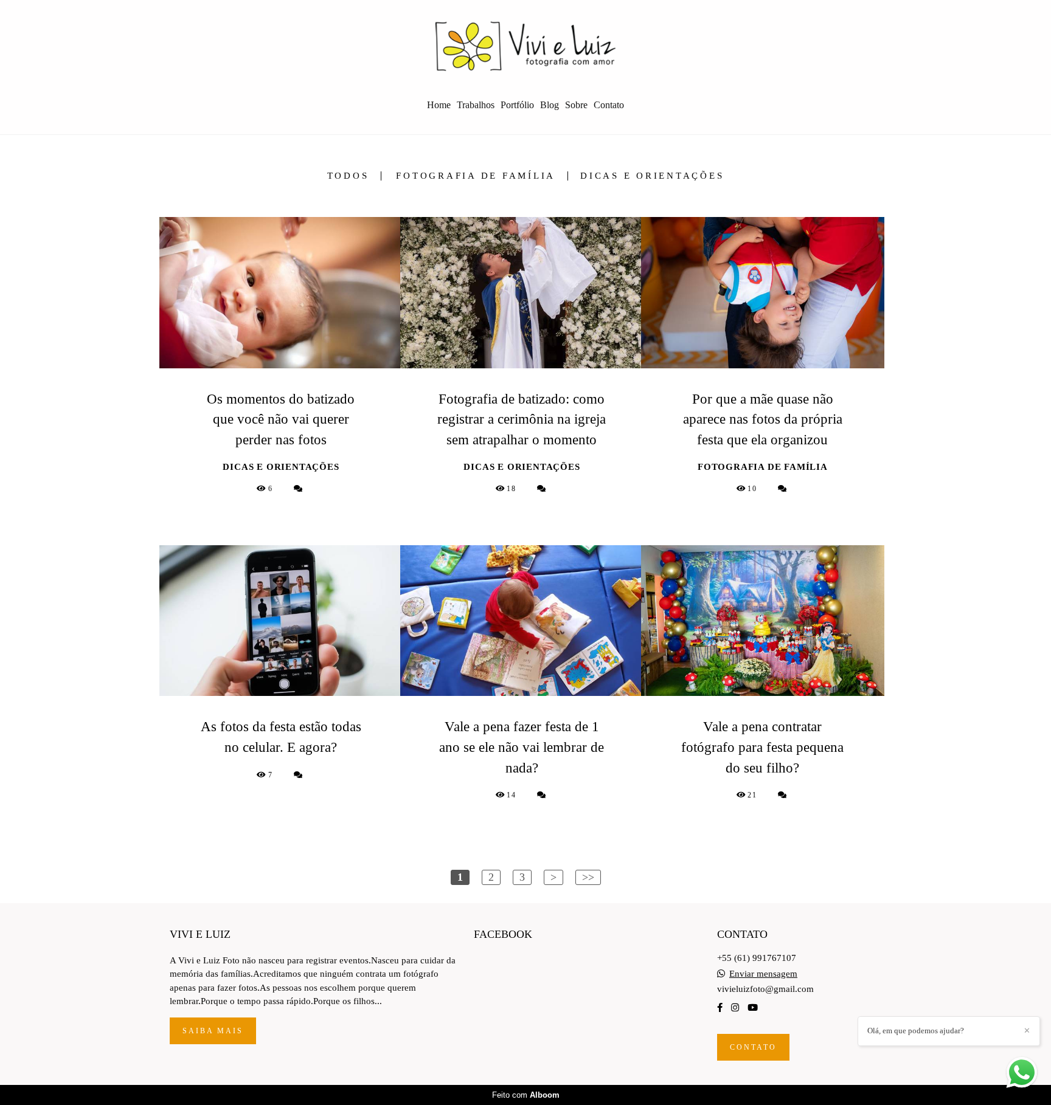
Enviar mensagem (763, 974)
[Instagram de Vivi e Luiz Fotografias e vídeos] (735, 1008)
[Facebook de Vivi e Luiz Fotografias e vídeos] (720, 1008)
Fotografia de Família (475, 176)
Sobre (576, 105)
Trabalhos (475, 105)
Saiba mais (212, 1031)
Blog (549, 105)
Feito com (526, 1095)
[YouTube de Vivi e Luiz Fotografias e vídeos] (752, 1008)
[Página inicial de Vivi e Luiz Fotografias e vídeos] (525, 45)
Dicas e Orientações (652, 176)
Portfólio (517, 105)
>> (588, 877)
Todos (348, 176)
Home (439, 105)
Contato (609, 105)
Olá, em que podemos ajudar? (915, 1030)
